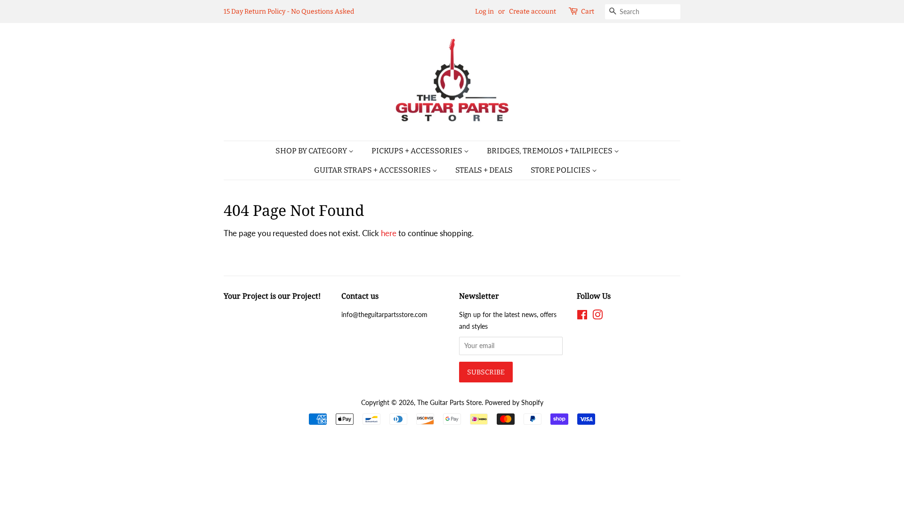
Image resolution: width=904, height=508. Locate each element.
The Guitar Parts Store (449, 402)
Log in (484, 12)
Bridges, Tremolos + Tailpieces (550, 150)
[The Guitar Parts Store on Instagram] (597, 316)
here (388, 233)
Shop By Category (311, 150)
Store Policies (561, 170)
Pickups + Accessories (417, 150)
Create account (532, 12)
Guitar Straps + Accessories (373, 170)
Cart (587, 12)
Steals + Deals (484, 170)
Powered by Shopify (514, 402)
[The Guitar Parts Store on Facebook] (582, 316)
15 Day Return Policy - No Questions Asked (289, 12)
